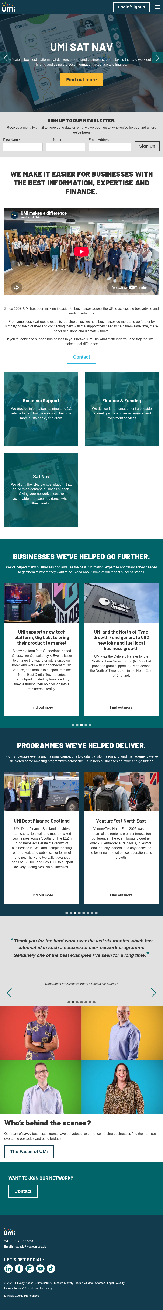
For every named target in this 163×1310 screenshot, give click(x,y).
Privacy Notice (24, 1283)
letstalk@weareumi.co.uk (30, 1246)
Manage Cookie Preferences (21, 1295)
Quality (120, 1283)
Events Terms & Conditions (21, 1288)
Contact (81, 357)
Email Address (99, 140)
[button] (5, 57)
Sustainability (43, 1283)
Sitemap (100, 1283)
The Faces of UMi (29, 1151)
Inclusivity (46, 1288)
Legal (110, 1283)
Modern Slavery (63, 1283)
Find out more (81, 79)
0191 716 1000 (24, 1241)
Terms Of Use (84, 1283)
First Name (11, 140)
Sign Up (147, 146)
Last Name (54, 140)
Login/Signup (131, 7)
